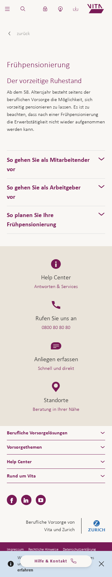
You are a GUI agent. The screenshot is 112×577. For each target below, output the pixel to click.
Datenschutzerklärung (79, 549)
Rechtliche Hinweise (43, 549)
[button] (7, 8)
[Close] (101, 564)
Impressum (15, 549)
